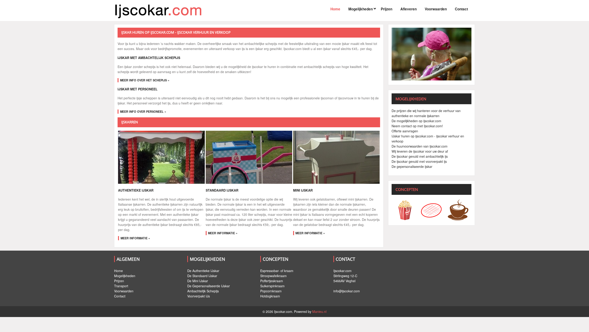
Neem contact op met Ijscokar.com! (417, 126)
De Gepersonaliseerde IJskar (208, 286)
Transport (121, 286)
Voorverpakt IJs (198, 296)
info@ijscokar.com (346, 291)
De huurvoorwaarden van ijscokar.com (420, 146)
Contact (461, 9)
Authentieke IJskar (135, 190)
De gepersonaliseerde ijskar (412, 166)
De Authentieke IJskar (203, 270)
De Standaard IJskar (202, 275)
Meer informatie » (135, 238)
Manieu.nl (319, 311)
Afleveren (408, 9)
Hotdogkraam (270, 296)
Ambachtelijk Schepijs (203, 291)
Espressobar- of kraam (276, 270)
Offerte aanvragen (405, 131)
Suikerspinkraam (272, 286)
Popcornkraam (271, 291)
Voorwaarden (436, 9)
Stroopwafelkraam (273, 275)
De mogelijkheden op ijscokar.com (416, 121)
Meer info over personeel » (143, 112)
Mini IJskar (303, 190)
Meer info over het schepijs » (144, 80)
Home (335, 9)
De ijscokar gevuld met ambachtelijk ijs (420, 156)
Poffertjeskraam (271, 281)
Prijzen (386, 9)
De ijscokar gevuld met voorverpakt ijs (419, 161)
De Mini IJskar (197, 281)
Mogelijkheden (360, 9)
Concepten (275, 259)
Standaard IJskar (222, 190)
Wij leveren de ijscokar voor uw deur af (420, 151)
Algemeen (128, 259)
